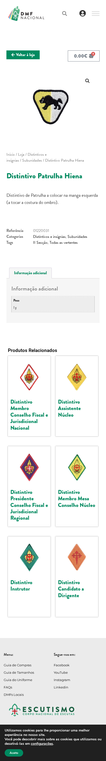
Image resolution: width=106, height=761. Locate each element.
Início (10, 154)
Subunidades (32, 160)
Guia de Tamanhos (19, 672)
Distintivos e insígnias (49, 237)
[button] (65, 13)
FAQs (8, 687)
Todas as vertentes (64, 242)
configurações (42, 744)
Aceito (14, 753)
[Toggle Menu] (96, 13)
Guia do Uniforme (18, 680)
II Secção (40, 242)
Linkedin (61, 687)
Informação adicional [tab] (30, 273)
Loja (21, 154)
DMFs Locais (14, 695)
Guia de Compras (17, 665)
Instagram (62, 680)
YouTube (61, 672)
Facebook (62, 665)
